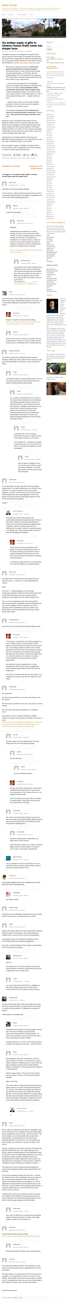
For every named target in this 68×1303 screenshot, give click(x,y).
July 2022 (49, 181)
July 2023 (49, 156)
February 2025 (50, 116)
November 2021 (51, 197)
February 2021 (50, 216)
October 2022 (50, 175)
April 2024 (49, 137)
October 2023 (50, 150)
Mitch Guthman (18, 511)
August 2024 (50, 129)
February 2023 (50, 166)
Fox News (49, 289)
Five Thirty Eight (51, 254)
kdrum (52, 57)
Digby (48, 243)
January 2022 (50, 193)
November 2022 (51, 172)
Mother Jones (50, 282)
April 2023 (49, 162)
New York (49, 257)
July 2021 (49, 206)
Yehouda (12, 1259)
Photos (11, 14)
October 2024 (50, 125)
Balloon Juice (50, 248)
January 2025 (50, 118)
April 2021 (49, 212)
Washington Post (51, 274)
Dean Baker (50, 241)
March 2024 (50, 139)
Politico (49, 276)
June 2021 (49, 208)
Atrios (48, 235)
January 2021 (50, 218)
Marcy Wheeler (51, 256)
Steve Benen (50, 250)
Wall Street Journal (52, 280)
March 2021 (50, 214)
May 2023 (49, 160)
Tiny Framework (8, 1297)
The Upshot (50, 261)
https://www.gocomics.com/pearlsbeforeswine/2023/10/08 (21, 1236)
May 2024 (49, 135)
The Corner (50, 239)
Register (16, 1297)
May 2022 (49, 185)
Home (3, 14)
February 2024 (50, 141)
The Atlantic (50, 285)
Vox (48, 259)
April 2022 (49, 187)
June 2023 (49, 158)
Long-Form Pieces (22, 14)
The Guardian (50, 272)
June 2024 (49, 133)
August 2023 (50, 154)
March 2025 (50, 114)
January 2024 (50, 143)
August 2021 (50, 204)
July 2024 (49, 131)
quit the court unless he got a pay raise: (27, 63)
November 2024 (51, 123)
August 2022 (50, 179)
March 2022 (50, 189)
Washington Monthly (52, 271)
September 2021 (51, 202)
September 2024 (51, 127)
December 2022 (51, 170)
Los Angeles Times (52, 278)
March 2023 (50, 164)
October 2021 (50, 200)
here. (51, 81)
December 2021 (51, 195)
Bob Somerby (50, 237)
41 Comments (28, 51)
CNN (48, 287)
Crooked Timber (51, 246)
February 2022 (50, 191)
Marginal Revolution (52, 252)
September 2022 (51, 177)
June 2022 (49, 183)
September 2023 (51, 152)
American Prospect (52, 291)
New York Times (51, 269)
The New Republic (51, 284)
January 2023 (50, 168)
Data (31, 14)
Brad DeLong (50, 244)
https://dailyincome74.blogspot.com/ (26, 284)
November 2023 (51, 147)
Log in (20, 1297)
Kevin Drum (9, 5)
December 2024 (51, 120)
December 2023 (51, 145)
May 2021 (49, 210)
